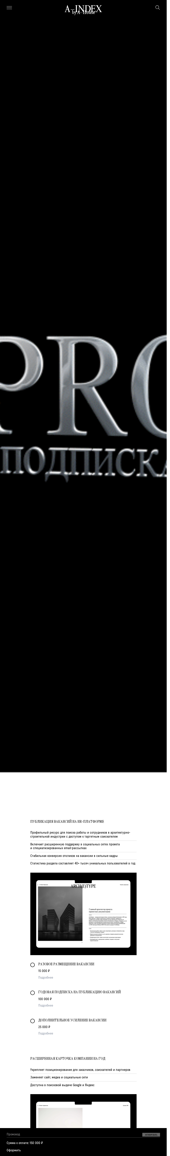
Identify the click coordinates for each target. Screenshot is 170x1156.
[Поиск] (157, 7)
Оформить (14, 1150)
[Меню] (9, 7)
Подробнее (45, 977)
